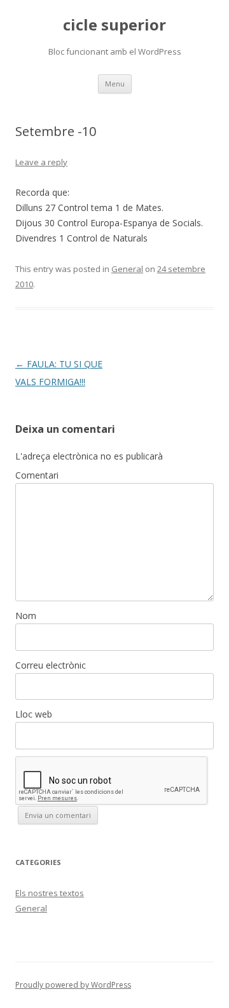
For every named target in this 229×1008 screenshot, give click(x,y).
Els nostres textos (49, 893)
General (127, 269)
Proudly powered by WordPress (73, 984)
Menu (115, 83)
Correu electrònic (50, 665)
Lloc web (33, 714)
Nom (25, 616)
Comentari (37, 475)
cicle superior (114, 25)
